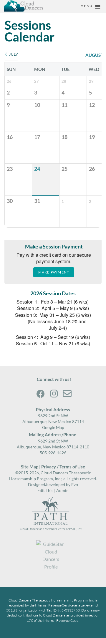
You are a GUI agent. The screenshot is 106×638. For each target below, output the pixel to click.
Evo (74, 484)
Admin (62, 490)
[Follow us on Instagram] (54, 393)
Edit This (45, 490)
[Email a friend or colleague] (67, 393)
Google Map (53, 427)
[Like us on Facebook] (41, 393)
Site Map (29, 466)
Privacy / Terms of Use (62, 466)
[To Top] (97, 539)
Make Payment (53, 272)
